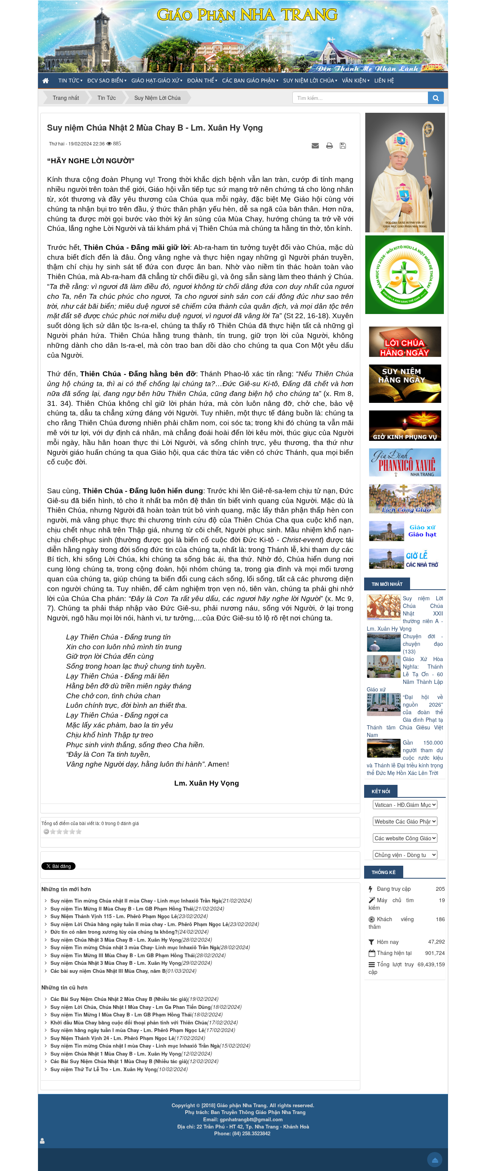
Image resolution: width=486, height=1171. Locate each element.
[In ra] (330, 145)
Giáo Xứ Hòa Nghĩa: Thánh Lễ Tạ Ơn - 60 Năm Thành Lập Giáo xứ (405, 674)
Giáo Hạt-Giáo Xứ (155, 80)
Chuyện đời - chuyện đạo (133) (423, 643)
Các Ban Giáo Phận (248, 80)
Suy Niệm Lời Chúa (308, 80)
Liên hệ (384, 80)
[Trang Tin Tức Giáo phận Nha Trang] (243, 35)
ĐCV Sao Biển (105, 80)
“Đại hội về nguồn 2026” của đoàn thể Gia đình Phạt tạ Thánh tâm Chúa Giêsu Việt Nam (405, 716)
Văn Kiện (354, 80)
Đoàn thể (200, 80)
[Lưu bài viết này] (344, 145)
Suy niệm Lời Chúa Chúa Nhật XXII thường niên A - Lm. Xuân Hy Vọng (405, 613)
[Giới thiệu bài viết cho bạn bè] (316, 145)
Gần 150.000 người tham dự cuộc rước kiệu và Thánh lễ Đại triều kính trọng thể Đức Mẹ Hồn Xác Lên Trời (405, 757)
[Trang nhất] (46, 80)
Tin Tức (68, 80)
